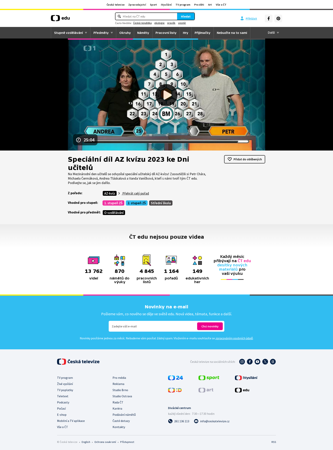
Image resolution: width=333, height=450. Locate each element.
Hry (185, 32)
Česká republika (142, 23)
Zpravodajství (137, 4)
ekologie (159, 23)
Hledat (186, 16)
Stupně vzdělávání (68, 32)
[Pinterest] (278, 18)
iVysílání (166, 4)
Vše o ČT (221, 4)
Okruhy (125, 32)
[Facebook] (268, 18)
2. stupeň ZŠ (137, 203)
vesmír (182, 23)
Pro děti (199, 4)
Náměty (143, 32)
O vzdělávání (114, 212)
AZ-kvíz (109, 193)
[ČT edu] (60, 19)
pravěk (171, 23)
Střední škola (161, 203)
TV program (183, 4)
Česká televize (115, 4)
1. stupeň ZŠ (113, 203)
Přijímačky (202, 32)
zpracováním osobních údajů (234, 338)
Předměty (101, 32)
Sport (153, 4)
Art (210, 4)
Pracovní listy (166, 32)
